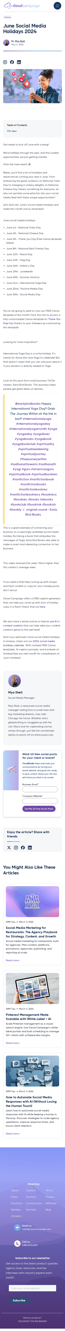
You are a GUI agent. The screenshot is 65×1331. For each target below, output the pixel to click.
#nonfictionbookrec (33, 489)
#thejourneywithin (33, 459)
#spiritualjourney (33, 454)
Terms (49, 1190)
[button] (57, 6)
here (42, 606)
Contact (31, 1196)
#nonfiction (20, 479)
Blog (48, 1209)
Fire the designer (39, 1321)
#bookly (15, 509)
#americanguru (42, 469)
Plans (14, 1196)
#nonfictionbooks (33, 484)
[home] (22, 6)
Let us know (23, 1321)
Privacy (50, 1196)
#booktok (34, 504)
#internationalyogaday (33, 424)
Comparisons (34, 1203)
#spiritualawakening (33, 449)
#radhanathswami (24, 464)
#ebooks (46, 499)
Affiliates (51, 1203)
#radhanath (47, 464)
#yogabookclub (24, 444)
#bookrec (20, 499)
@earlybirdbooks (28, 403)
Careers (31, 1190)
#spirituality (45, 444)
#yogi (17, 469)
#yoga (52, 429)
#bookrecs (49, 494)
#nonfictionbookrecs (25, 494)
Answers (16, 1216)
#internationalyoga (37, 419)
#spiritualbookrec (44, 474)
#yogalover (41, 434)
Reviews (16, 1209)
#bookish (49, 504)
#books (33, 499)
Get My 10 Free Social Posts (39, 808)
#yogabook (43, 439)
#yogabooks (24, 439)
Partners (31, 1209)
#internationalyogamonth (28, 429)
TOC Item (12, 131)
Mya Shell (20, 41)
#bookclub (18, 504)
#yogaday (24, 434)
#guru (26, 469)
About (15, 1190)
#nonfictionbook (42, 479)
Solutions (17, 1203)
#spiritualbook (20, 474)
